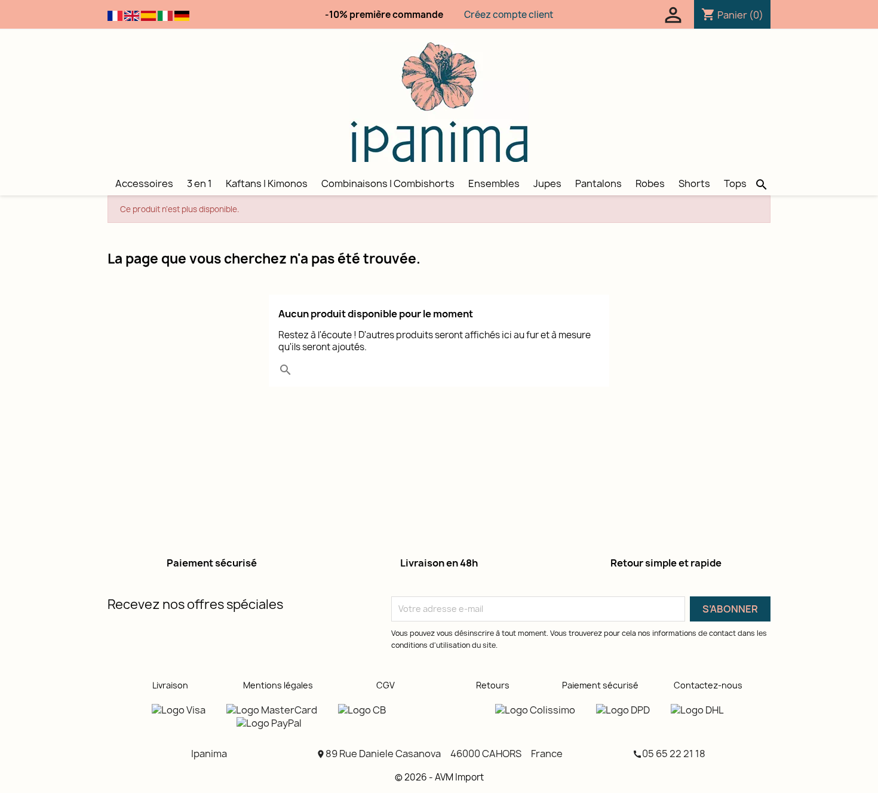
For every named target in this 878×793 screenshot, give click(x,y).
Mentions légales (278, 685)
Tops (735, 183)
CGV (385, 685)
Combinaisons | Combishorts (388, 183)
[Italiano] (165, 15)
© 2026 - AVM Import (439, 777)
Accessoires (144, 183)
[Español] (148, 15)
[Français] (115, 15)
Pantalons (598, 183)
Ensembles (494, 183)
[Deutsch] (181, 15)
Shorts (694, 183)
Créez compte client (508, 14)
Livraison (170, 685)
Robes (650, 183)
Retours (492, 685)
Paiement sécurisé (600, 685)
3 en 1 (199, 183)
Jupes (547, 183)
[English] (131, 15)
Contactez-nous (708, 685)
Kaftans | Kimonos (267, 183)
